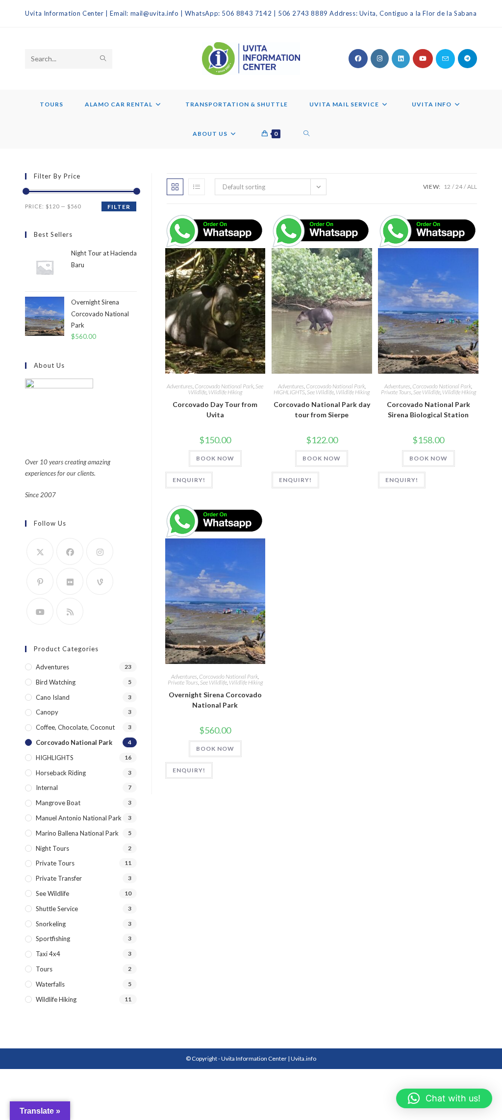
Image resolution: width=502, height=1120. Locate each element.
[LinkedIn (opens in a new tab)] (401, 58)
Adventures (180, 386)
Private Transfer (59, 878)
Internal (47, 787)
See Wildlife (320, 392)
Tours (44, 969)
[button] (444, 1098)
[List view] (196, 186)
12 (447, 186)
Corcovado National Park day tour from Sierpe (322, 409)
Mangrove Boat (58, 803)
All (472, 186)
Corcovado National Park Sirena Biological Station (428, 409)
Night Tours (52, 848)
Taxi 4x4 (48, 954)
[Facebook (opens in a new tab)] (358, 58)
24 (458, 186)
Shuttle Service (57, 909)
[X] (39, 551)
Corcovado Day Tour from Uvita (215, 409)
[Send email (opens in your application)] (445, 59)
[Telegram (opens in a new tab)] (467, 58)
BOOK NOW (215, 458)
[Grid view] (175, 186)
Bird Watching (55, 682)
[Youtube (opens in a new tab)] (423, 58)
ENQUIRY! (189, 480)
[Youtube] (39, 611)
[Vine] (99, 581)
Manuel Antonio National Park (79, 818)
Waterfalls (50, 984)
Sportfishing (53, 938)
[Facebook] (69, 551)
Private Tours (396, 392)
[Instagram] (99, 551)
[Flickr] (69, 581)
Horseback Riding (61, 773)
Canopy (47, 712)
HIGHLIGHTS (289, 392)
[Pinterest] (39, 581)
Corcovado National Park (224, 386)
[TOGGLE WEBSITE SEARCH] (307, 134)
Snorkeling (51, 924)
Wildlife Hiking (225, 392)
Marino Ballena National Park (77, 833)
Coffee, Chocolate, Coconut (75, 727)
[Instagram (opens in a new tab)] (380, 58)
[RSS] (69, 611)
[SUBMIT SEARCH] (103, 59)
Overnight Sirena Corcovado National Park (215, 699)
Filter (118, 206)
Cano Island (53, 697)
